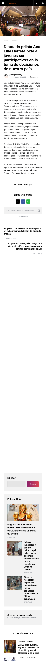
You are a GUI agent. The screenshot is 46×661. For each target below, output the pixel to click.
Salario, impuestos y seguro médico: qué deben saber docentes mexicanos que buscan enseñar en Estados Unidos (31, 556)
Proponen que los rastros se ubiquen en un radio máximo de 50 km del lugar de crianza (23, 231)
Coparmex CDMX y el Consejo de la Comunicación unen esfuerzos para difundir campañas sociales (25, 246)
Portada (15, 41)
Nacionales (31, 658)
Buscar (11, 478)
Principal (28, 184)
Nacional (22, 641)
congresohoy (16, 75)
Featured (18, 184)
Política (7, 41)
